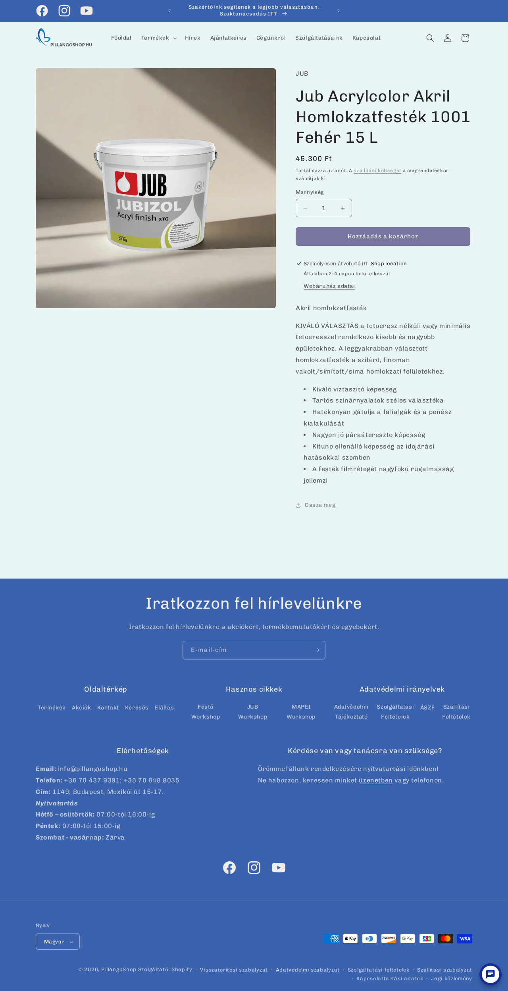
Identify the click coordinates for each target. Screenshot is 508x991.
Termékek (52, 707)
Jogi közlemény (451, 978)
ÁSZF (427, 707)
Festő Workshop (205, 711)
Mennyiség (310, 193)
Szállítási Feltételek (456, 711)
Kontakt (108, 707)
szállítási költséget (377, 170)
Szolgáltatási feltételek (379, 970)
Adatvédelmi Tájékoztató (351, 711)
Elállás (164, 707)
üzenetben (376, 780)
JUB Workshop (252, 711)
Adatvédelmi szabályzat (308, 970)
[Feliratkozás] (316, 650)
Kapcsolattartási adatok (389, 978)
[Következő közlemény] (338, 10)
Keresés (137, 707)
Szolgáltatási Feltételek (395, 711)
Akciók (81, 707)
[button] (158, 38)
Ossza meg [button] (320, 505)
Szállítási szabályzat (444, 970)
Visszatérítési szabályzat (234, 970)
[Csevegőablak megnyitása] (490, 974)
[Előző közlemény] (169, 10)
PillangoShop (119, 970)
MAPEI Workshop (301, 711)
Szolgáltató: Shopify (165, 970)
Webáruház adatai (329, 286)
